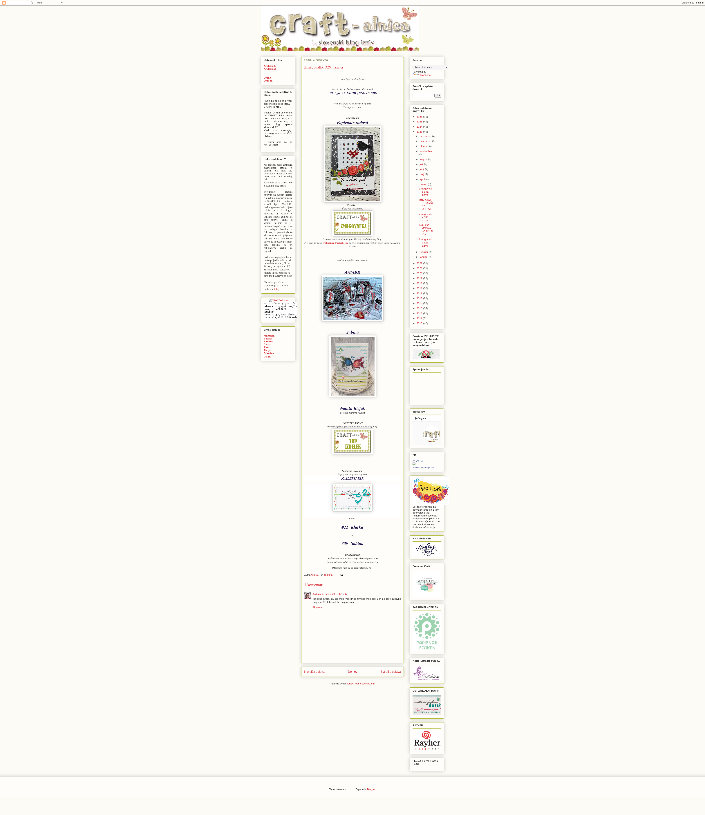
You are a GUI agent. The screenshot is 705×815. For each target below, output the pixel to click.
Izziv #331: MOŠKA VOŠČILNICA (426, 230)
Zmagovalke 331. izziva (425, 191)
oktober (424, 145)
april (422, 179)
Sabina (317, 594)
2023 (420, 131)
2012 (420, 313)
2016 (420, 293)
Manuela (269, 335)
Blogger (371, 789)
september (426, 151)
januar (424, 256)
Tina (266, 347)
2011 (420, 318)
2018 (420, 283)
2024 (420, 126)
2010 (420, 323)
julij (422, 164)
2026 (420, 116)
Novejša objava (314, 671)
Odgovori (318, 607)
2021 (420, 268)
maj (422, 174)
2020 (420, 273)
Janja (267, 344)
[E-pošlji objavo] (341, 575)
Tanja (267, 350)
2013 (420, 308)
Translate (425, 74)
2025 (420, 121)
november (426, 141)
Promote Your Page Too (423, 468)
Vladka (268, 338)
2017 (420, 288)
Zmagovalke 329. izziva (425, 242)
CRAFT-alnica (419, 461)
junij (422, 169)
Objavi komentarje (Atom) (361, 683)
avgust (424, 159)
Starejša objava (390, 671)
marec (424, 184)
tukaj (276, 289)
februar (424, 251)
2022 (420, 263)
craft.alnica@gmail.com (335, 242)
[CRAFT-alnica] (414, 464)
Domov (352, 671)
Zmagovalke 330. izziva (425, 217)
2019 (420, 278)
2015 (420, 298)
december (426, 136)
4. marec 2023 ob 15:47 (334, 594)
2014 (420, 303)
